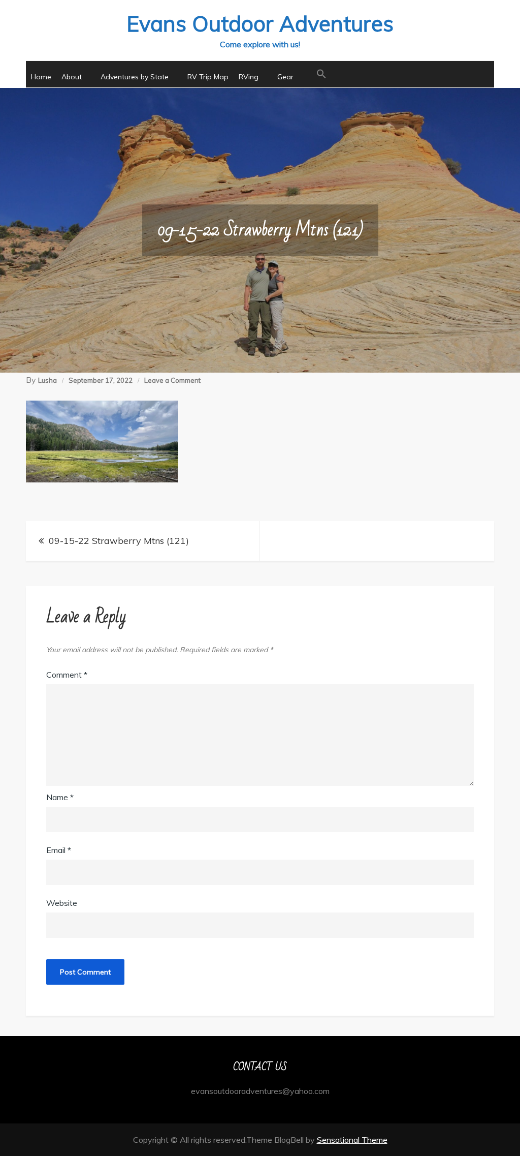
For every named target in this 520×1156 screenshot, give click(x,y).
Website (61, 903)
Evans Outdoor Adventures (260, 23)
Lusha (47, 380)
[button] (321, 74)
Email (58, 850)
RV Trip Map (208, 76)
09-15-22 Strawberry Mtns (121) (119, 540)
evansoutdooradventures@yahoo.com (260, 1091)
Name (60, 797)
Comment (66, 675)
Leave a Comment (172, 380)
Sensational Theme (352, 1140)
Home (41, 76)
